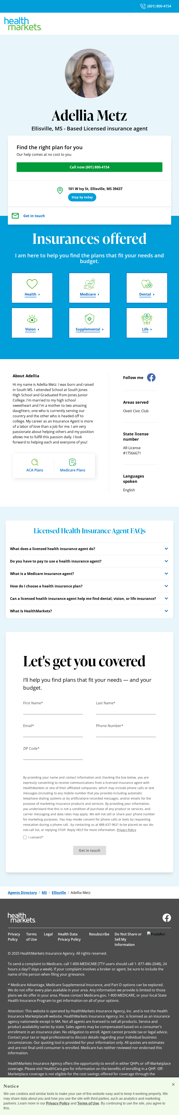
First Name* (33, 703)
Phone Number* (109, 725)
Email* (28, 725)
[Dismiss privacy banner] (173, 1084)
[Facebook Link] (166, 917)
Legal (48, 934)
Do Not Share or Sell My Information (128, 939)
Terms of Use (31, 937)
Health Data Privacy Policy (69, 937)
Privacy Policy (14, 937)
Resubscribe (99, 934)
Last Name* (105, 703)
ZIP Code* (31, 748)
